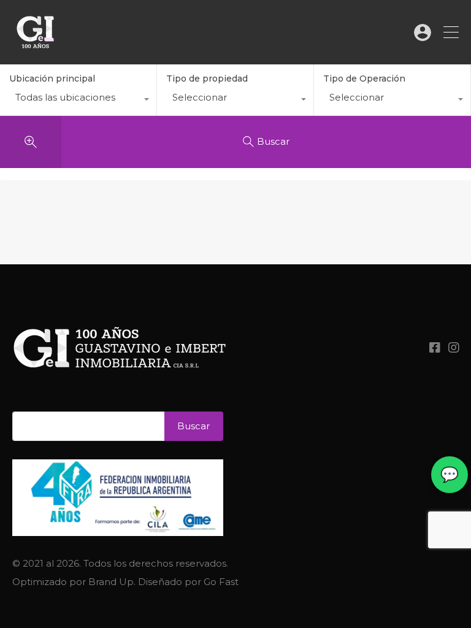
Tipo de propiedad (207, 78)
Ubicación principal (52, 78)
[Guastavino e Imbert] (35, 49)
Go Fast (221, 582)
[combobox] (78, 100)
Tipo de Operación (364, 78)
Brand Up (111, 582)
